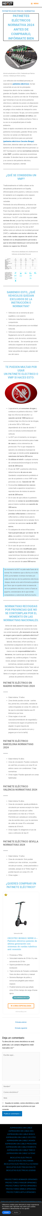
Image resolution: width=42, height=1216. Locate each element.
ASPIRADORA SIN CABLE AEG (21, 1131)
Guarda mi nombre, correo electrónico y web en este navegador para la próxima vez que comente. (20, 1106)
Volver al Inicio (36, 1201)
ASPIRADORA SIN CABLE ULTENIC (21, 1153)
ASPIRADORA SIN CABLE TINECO (21, 1150)
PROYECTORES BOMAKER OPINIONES (21, 1179)
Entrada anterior (21, 1022)
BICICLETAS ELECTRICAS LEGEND (21, 1170)
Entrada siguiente (21, 1028)
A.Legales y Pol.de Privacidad (22, 1201)
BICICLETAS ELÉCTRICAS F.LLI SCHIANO (21, 1164)
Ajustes (16, 1212)
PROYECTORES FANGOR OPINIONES (21, 1183)
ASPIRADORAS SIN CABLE (21, 1128)
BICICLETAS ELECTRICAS (21, 1158)
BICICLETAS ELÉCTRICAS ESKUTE (21, 1167)
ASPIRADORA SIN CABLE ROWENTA (21, 1147)
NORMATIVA (30, 11)
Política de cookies (7, 1201)
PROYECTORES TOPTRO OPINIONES (21, 1186)
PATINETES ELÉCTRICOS (12, 11)
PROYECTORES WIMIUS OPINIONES (21, 1189)
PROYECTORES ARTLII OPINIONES (21, 1192)
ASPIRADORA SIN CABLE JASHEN (21, 1140)
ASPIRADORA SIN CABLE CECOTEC (21, 1137)
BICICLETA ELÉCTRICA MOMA (21, 1161)
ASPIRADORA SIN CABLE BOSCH (21, 1134)
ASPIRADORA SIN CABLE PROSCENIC (21, 1144)
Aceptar (6, 1212)
